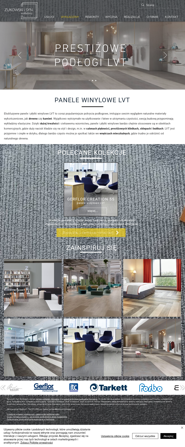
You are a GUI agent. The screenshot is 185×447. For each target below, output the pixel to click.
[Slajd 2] (89, 80)
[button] (92, 17)
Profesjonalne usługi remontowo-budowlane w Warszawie (30, 419)
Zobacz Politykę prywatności (36, 442)
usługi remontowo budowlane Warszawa (80, 399)
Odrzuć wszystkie (145, 436)
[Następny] (165, 55)
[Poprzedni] (19, 55)
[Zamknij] (182, 428)
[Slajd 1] (92, 80)
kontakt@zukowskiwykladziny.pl (62, 409)
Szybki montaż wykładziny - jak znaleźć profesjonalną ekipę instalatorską (37, 417)
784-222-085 (33, 409)
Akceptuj (168, 436)
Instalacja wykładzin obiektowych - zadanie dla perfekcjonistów (33, 414)
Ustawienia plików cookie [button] (115, 436)
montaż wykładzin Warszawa (47, 399)
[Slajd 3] (95, 80)
